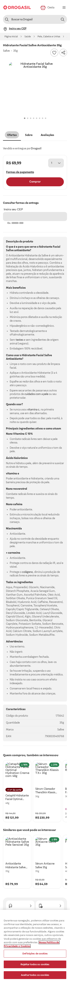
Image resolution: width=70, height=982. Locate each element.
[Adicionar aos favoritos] (54, 52)
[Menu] (64, 7)
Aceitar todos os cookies (35, 975)
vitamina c (33, 409)
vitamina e (12, 473)
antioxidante (22, 250)
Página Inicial (11, 36)
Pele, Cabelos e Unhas (49, 36)
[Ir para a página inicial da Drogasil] (17, 7)
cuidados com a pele (36, 394)
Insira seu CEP (13, 209)
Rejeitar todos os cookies (35, 964)
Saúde (27, 36)
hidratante (45, 246)
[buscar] (62, 19)
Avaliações (47, 135)
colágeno (27, 571)
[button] (35, 88)
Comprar (35, 181)
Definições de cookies (35, 953)
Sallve (60, 729)
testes (19, 339)
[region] (35, 946)
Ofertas (12, 135)
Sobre (28, 135)
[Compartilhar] (63, 52)
